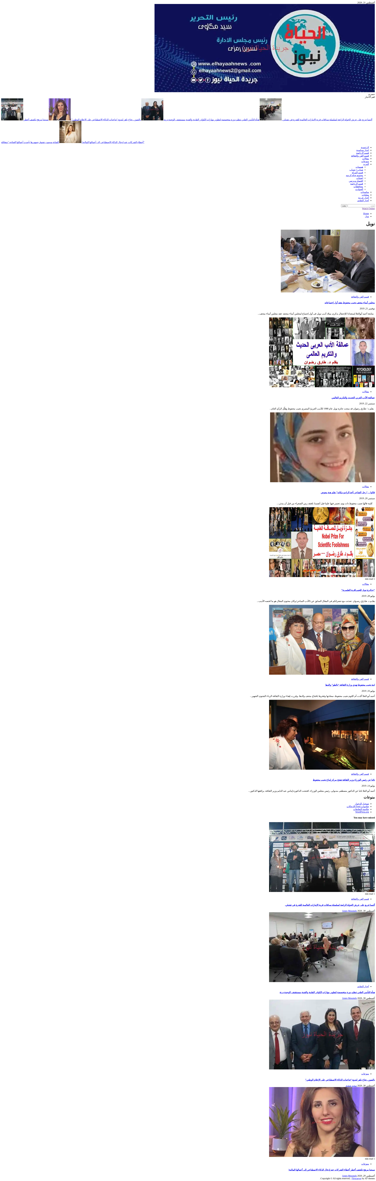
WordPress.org (362, 812)
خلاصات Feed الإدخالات (358, 806)
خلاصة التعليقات (361, 809)
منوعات (365, 161)
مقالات (365, 158)
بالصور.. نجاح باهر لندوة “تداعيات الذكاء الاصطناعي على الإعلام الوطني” (106, 119)
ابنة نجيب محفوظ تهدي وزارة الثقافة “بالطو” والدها (350, 685)
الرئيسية (365, 147)
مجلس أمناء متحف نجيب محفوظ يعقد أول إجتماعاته (350, 302)
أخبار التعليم (363, 200)
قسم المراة (357, 172)
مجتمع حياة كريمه (354, 175)
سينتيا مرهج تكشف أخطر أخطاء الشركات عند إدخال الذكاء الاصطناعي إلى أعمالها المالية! (331, 1170)
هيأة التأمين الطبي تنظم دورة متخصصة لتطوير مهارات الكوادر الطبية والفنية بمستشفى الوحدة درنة (211, 119)
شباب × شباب (356, 169)
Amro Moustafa (349, 911)
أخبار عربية (363, 197)
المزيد (366, 164)
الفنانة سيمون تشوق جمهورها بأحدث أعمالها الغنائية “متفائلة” (72, 142)
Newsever (356, 1178)
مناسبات (365, 192)
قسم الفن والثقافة (360, 156)
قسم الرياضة (362, 153)
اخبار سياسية (362, 150)
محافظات (358, 186)
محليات (365, 195)
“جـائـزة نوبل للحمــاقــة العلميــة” (358, 590)
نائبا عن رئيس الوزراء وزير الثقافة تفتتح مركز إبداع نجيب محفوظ (344, 780)
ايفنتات (359, 178)
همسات (359, 167)
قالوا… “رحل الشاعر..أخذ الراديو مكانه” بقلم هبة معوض (348, 492)
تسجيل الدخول (362, 803)
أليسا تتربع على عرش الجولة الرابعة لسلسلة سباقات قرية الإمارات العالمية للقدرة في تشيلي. (330, 905)
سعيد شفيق (351, 1085)
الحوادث (359, 189)
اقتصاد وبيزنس (356, 181)
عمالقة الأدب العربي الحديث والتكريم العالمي (353, 397)
